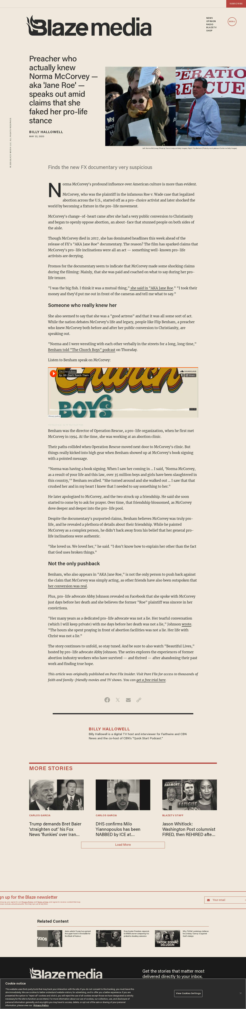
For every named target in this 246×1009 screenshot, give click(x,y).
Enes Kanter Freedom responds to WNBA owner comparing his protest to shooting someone (136, 330)
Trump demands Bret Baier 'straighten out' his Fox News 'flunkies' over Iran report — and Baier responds (55, 898)
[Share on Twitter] (117, 768)
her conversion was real (67, 654)
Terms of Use (91, 302)
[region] (123, 993)
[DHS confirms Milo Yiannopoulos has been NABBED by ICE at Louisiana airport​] (123, 862)
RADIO (210, 25)
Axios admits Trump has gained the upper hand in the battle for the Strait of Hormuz (78, 330)
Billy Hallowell (46, 132)
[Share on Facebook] (107, 768)
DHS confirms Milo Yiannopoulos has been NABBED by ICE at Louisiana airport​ (118, 898)
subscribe (236, 4)
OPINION (211, 21)
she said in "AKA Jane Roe (151, 356)
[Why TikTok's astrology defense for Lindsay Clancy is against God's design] (167, 334)
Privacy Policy (75, 302)
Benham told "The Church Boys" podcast (81, 418)
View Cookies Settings (188, 993)
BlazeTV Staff (173, 883)
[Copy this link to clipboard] (139, 768)
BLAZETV (211, 28)
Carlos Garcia (39, 883)
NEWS (209, 18)
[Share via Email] (128, 768)
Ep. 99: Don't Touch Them (73, 493)
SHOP (209, 31)
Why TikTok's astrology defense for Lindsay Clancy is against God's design (194, 330)
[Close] (240, 993)
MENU (232, 22)
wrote (186, 692)
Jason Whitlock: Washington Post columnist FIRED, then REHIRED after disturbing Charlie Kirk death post (188, 898)
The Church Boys (54, 493)
